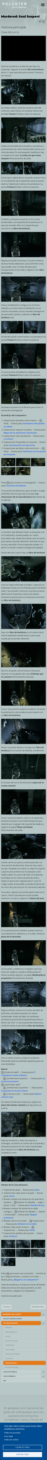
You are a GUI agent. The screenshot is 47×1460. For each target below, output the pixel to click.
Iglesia (7, 1336)
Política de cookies (11, 1439)
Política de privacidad (12, 1433)
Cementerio (9, 1345)
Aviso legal (8, 1436)
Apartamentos (11, 1332)
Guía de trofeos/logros (12, 1319)
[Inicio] (15, 5)
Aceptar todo (22, 1454)
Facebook (44, 21)
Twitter (40, 21)
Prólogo (8, 1327)
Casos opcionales (10, 1372)
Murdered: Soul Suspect (12, 1314)
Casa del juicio (11, 1363)
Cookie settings (22, 1447)
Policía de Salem (11, 1341)
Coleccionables (9, 1376)
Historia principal (10, 1323)
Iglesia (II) (9, 1358)
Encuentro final (11, 1367)
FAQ (4, 1381)
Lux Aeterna (10, 1350)
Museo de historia (12, 1354)
